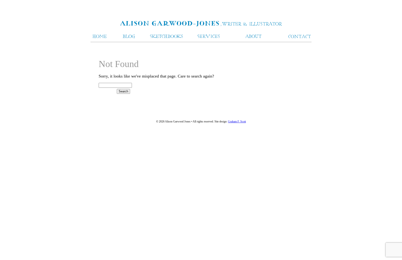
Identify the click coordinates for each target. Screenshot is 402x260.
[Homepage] (201, 24)
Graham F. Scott (237, 121)
